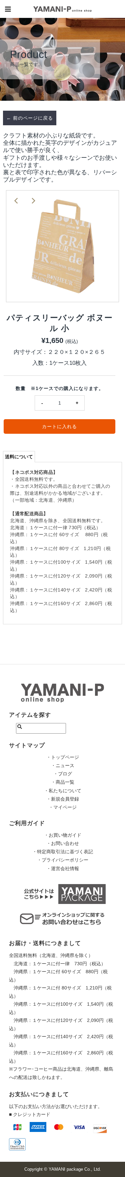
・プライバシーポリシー (62, 860)
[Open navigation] (8, 9)
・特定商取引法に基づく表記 (62, 851)
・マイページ (63, 807)
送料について (19, 456)
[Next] (33, 201)
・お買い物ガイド (62, 835)
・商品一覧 (62, 782)
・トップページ (62, 757)
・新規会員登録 (62, 799)
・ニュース (62, 765)
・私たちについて (62, 790)
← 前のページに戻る (29, 118)
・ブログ (62, 773)
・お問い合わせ (62, 843)
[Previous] (16, 201)
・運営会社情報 (62, 868)
